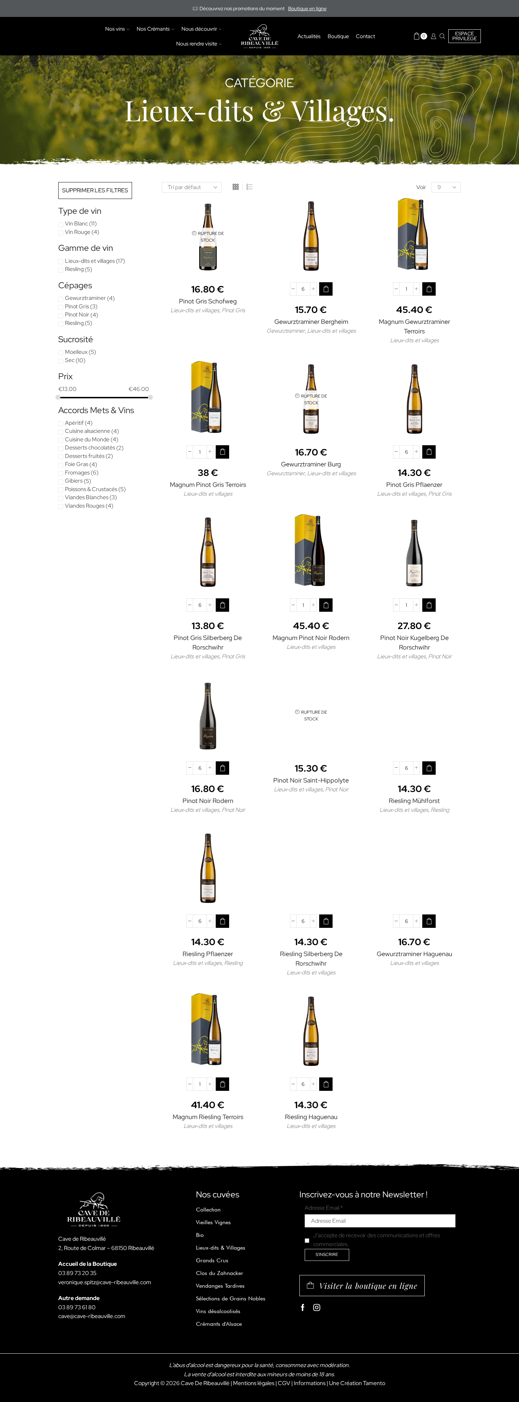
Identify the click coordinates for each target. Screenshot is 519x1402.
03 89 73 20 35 (77, 1273)
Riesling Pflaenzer (208, 954)
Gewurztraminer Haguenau (414, 954)
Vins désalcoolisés (218, 1311)
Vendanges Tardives (220, 1285)
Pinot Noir (440, 656)
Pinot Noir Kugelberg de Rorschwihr (414, 642)
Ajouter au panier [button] (315, 265)
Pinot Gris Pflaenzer (414, 485)
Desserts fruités (85, 456)
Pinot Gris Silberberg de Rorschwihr (208, 642)
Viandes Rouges (85, 505)
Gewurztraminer (286, 330)
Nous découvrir (199, 28)
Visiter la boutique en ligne (368, 1285)
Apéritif (74, 423)
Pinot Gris (233, 310)
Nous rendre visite (196, 43)
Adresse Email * (324, 1207)
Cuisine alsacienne (87, 431)
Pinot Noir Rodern (208, 801)
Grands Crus (212, 1260)
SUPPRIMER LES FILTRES (95, 190)
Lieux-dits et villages (195, 310)
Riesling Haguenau (311, 1117)
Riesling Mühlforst (414, 801)
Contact (365, 36)
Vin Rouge (77, 232)
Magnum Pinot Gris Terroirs (208, 485)
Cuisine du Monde (87, 439)
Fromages (77, 472)
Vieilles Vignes (213, 1222)
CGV (284, 1383)
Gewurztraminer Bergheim (311, 322)
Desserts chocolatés (90, 447)
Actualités (309, 36)
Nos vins (115, 28)
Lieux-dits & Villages (220, 1247)
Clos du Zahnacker (219, 1273)
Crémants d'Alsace (219, 1324)
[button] (326, 289)
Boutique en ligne (307, 8)
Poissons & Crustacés (91, 489)
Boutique (338, 36)
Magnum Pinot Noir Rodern (311, 638)
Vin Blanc (76, 223)
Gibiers (74, 480)
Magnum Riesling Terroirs (208, 1117)
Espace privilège (464, 36)
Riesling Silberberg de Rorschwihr (311, 958)
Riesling (440, 810)
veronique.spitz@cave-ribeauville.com (104, 1282)
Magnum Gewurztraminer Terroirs (414, 326)
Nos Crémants (153, 28)
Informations (310, 1383)
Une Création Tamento (357, 1383)
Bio (200, 1235)
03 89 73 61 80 (77, 1307)
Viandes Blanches (86, 497)
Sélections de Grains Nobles (231, 1298)
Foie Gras (76, 464)
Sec (69, 360)
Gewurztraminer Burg (311, 464)
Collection (208, 1209)
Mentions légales (253, 1383)
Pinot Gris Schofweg (208, 301)
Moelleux (76, 352)
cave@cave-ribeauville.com (91, 1316)
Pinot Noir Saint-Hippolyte (311, 780)
